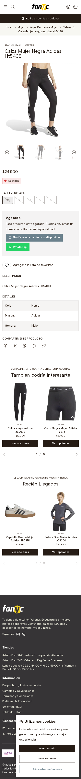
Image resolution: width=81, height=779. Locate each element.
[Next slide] (76, 152)
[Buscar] (12, 7)
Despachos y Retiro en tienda (21, 685)
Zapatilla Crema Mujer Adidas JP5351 (20, 538)
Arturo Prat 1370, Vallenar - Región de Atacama (32, 655)
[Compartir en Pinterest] (34, 346)
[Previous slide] (5, 152)
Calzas (67, 27)
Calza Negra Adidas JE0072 (20, 430)
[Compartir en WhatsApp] (24, 346)
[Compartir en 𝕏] (15, 346)
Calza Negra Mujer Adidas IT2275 (60, 430)
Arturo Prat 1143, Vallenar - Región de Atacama (32, 660)
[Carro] (75, 7)
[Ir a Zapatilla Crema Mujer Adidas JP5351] (20, 510)
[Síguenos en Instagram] (18, 634)
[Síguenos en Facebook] (24, 634)
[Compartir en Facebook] (5, 346)
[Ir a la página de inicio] (40, 7)
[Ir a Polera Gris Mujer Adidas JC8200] (60, 510)
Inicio (9, 27)
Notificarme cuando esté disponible (36, 237)
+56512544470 (17, 733)
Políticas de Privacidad (16, 701)
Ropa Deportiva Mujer (44, 27)
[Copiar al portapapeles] (43, 346)
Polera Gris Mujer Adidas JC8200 (61, 538)
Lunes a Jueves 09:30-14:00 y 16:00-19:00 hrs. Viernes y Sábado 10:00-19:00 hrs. (39, 667)
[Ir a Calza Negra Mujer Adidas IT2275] (60, 401)
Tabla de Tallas (11, 712)
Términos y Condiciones (17, 696)
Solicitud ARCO (12, 706)
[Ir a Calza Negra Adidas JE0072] (20, 401)
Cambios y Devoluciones (18, 691)
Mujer (21, 27)
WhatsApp (20, 246)
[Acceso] (68, 7)
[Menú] (5, 7)
